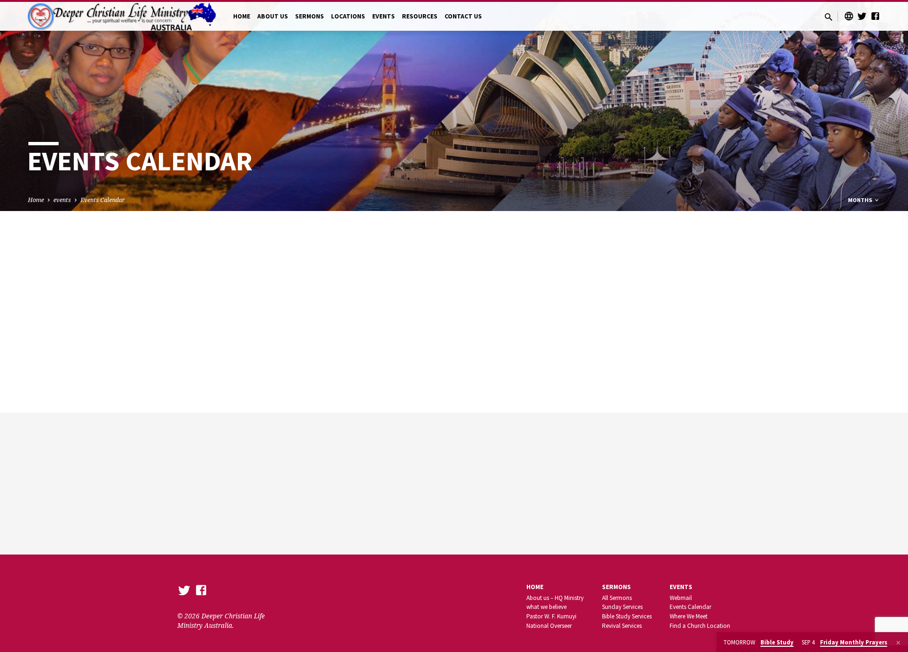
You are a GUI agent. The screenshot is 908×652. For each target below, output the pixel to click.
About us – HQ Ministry (555, 598)
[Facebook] (875, 16)
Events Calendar (102, 200)
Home (36, 200)
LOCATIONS (348, 16)
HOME (241, 16)
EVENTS (383, 16)
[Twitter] (862, 16)
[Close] (898, 642)
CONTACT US (463, 16)
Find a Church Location (700, 626)
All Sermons (617, 598)
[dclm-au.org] (849, 16)
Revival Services (622, 626)
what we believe (546, 607)
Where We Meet (688, 616)
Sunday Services (622, 607)
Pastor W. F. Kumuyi (551, 616)
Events (681, 587)
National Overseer (549, 626)
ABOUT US (272, 16)
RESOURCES (419, 16)
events (62, 200)
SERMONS (309, 16)
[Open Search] (828, 17)
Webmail (681, 598)
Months (860, 199)
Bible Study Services (627, 616)
